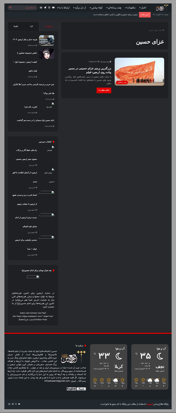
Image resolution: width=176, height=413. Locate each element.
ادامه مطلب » (104, 90)
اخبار (143, 7)
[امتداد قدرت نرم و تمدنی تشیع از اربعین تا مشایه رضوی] (46, 196)
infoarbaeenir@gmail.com (57, 381)
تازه (31, 26)
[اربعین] (161, 7)
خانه (161, 30)
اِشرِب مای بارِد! (30, 107)
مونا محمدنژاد (104, 62)
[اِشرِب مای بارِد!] (46, 108)
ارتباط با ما (64, 7)
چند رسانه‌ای (114, 7)
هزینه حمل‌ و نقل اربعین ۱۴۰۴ (25, 39)
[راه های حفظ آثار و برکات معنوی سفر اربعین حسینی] (46, 151)
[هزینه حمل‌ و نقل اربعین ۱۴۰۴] (46, 40)
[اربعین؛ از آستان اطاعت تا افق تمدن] (46, 177)
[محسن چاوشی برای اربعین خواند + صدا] (46, 241)
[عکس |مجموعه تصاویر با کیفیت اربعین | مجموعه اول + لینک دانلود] (46, 54)
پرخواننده (48, 26)
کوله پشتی (97, 7)
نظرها (16, 26)
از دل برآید (80, 7)
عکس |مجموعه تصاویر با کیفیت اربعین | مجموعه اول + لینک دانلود (25, 62)
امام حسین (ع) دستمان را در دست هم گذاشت (35, 120)
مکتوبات (131, 7)
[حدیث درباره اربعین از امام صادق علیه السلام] (46, 218)
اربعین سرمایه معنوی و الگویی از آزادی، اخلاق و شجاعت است (115, 14)
